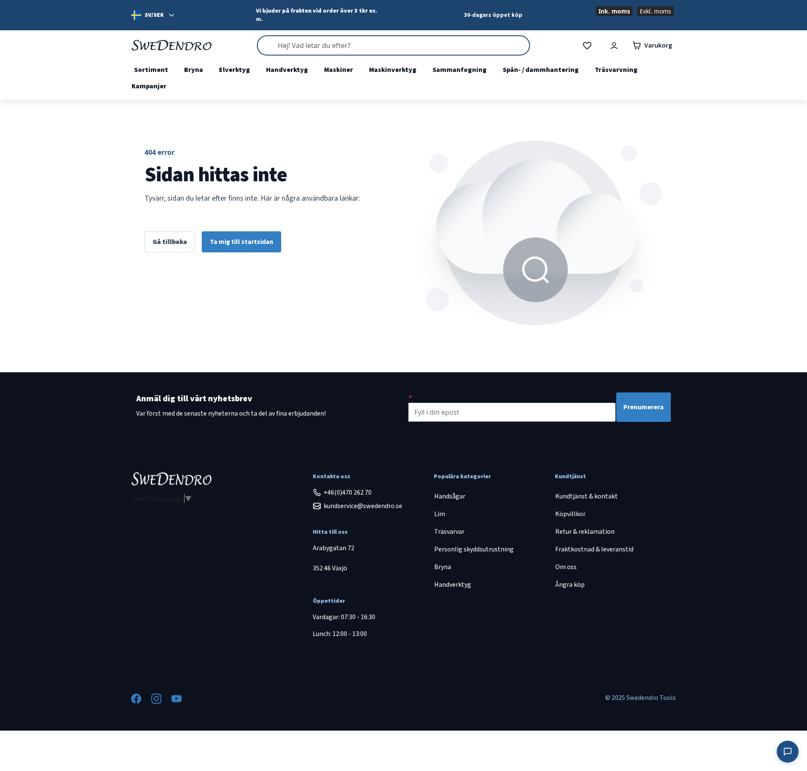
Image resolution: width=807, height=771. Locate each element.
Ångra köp (570, 584)
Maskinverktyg (393, 69)
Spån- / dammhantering (541, 69)
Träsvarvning (616, 69)
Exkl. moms (655, 11)
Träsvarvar (449, 531)
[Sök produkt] (393, 45)
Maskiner (338, 69)
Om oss (566, 567)
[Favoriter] (587, 46)
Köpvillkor (570, 514)
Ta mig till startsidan (241, 241)
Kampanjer (149, 86)
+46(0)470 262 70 (348, 492)
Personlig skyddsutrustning (474, 549)
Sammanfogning (460, 69)
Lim (439, 514)
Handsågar (449, 496)
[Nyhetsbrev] (410, 397)
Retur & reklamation (584, 531)
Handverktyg (287, 69)
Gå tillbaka (170, 241)
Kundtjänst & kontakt (586, 496)
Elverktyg (234, 69)
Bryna (193, 69)
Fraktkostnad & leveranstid (594, 549)
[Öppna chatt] (788, 752)
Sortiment (151, 69)
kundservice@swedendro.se (363, 506)
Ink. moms (614, 11)
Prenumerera (643, 407)
